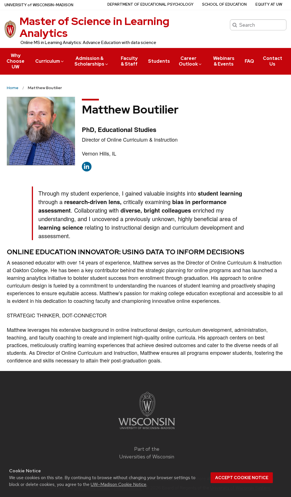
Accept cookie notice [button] (241, 478)
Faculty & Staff (129, 61)
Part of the (146, 453)
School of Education (224, 4)
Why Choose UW (15, 61)
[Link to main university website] (146, 430)
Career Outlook (188, 61)
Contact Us (272, 61)
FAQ (249, 61)
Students (159, 61)
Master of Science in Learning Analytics (94, 27)
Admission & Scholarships (89, 61)
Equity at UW (268, 4)
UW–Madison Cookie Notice (118, 484)
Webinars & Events (223, 61)
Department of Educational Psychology (150, 4)
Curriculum (47, 61)
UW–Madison (39, 5)
